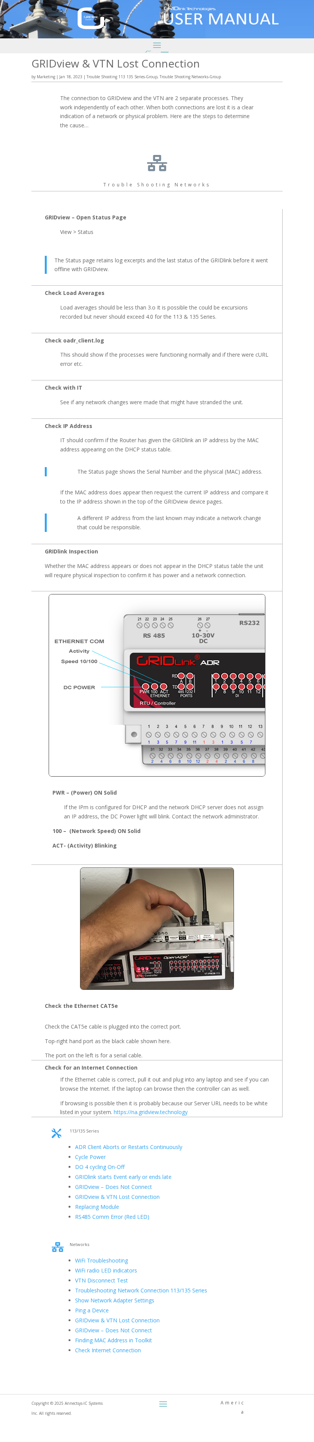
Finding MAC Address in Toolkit (113, 1340)
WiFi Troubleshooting (101, 1260)
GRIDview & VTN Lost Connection (117, 1196)
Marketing (46, 76)
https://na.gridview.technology (151, 1112)
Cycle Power (90, 1157)
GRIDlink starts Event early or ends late (123, 1176)
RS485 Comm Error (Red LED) (112, 1216)
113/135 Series (84, 1131)
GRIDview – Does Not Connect (113, 1186)
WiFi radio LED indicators (106, 1270)
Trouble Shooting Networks (157, 184)
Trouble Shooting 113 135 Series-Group (122, 76)
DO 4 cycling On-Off (99, 1166)
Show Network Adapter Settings (114, 1300)
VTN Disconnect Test (101, 1280)
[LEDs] (157, 774)
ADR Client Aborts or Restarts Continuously (128, 1147)
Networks (79, 1244)
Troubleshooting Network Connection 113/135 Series (141, 1290)
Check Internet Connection (108, 1350)
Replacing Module (97, 1206)
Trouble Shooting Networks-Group (190, 76)
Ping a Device (92, 1310)
